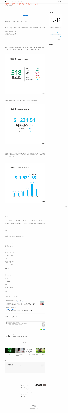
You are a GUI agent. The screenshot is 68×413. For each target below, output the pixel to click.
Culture (16, 1)
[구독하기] (66, 206)
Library (19, 1)
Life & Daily (10, 320)
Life (22, 1)
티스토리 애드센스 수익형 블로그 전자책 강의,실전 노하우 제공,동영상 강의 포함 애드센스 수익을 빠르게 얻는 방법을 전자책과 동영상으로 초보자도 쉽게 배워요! (20, 304)
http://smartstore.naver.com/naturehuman (13, 300)
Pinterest (6, 384)
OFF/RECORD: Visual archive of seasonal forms (14, 365)
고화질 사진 (23, 396)
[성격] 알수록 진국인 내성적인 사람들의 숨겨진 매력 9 (13, 325)
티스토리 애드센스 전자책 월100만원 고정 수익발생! (16, 301)
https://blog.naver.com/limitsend (11, 307)
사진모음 (25, 394)
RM (21, 394)
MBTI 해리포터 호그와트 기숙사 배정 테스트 (12, 322)
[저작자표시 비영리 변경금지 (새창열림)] (17, 316)
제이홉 (29, 392)
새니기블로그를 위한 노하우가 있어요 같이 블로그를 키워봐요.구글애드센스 (19, 310)
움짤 (22, 385)
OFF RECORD (7, 5)
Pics (12, 1)
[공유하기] (9, 317)
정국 (25, 385)
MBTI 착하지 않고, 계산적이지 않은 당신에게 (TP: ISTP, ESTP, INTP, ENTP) (16, 323)
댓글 (6, 360)
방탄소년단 (23, 387)
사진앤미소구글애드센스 (11, 309)
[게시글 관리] (10, 317)
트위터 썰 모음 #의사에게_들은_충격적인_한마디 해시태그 (14, 324)
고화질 (25, 392)
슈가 (27, 387)
